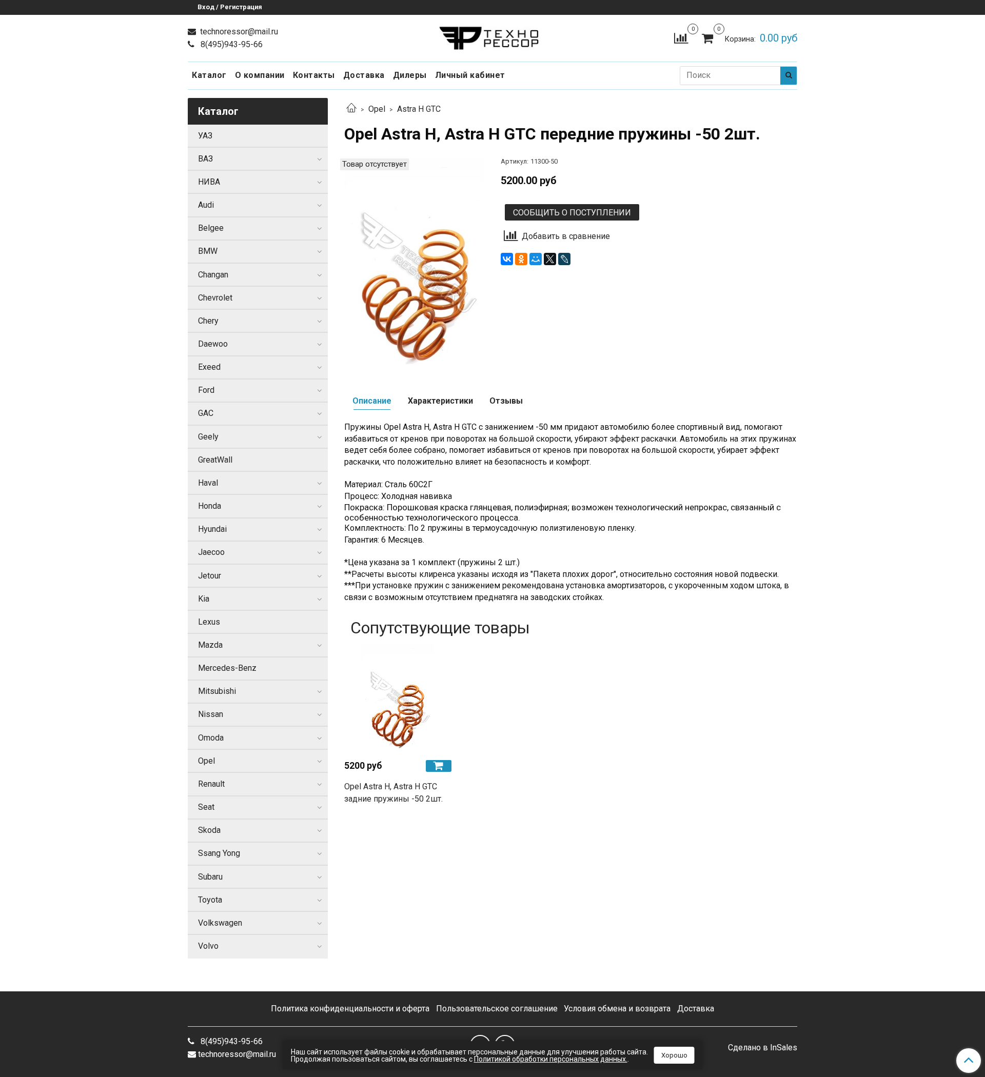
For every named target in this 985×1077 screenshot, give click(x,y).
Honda (209, 506)
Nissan (210, 714)
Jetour (209, 576)
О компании (260, 75)
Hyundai (212, 529)
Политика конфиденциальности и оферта (350, 1008)
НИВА (209, 182)
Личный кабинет (470, 75)
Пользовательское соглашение (497, 1008)
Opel (376, 109)
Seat (206, 807)
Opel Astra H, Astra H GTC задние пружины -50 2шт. (393, 793)
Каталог (209, 75)
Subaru (210, 877)
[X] (550, 259)
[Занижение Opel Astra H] (414, 263)
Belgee (211, 228)
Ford (206, 390)
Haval (208, 483)
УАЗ (205, 136)
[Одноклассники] (521, 259)
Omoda (211, 738)
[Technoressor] (493, 35)
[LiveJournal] (564, 259)
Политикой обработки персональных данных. (550, 1059)
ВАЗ (205, 159)
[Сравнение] (681, 38)
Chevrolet (215, 298)
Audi (206, 205)
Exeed (209, 367)
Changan (213, 275)
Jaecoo (211, 552)
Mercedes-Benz (227, 668)
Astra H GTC (419, 109)
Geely (208, 437)
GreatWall (215, 460)
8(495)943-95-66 (231, 44)
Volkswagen (220, 923)
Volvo (208, 946)
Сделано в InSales (762, 1048)
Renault (211, 784)
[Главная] (351, 109)
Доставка (364, 75)
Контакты (314, 75)
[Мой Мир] (535, 259)
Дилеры (410, 75)
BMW (208, 251)
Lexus (209, 622)
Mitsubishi (217, 691)
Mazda (210, 645)
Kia (203, 599)
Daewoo (213, 344)
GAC (205, 413)
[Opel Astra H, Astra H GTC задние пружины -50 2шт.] (397, 697)
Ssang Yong (219, 853)
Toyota (210, 900)
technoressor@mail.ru (238, 31)
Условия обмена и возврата (617, 1008)
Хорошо (674, 1055)
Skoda (209, 830)
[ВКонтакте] (507, 259)
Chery (208, 321)
